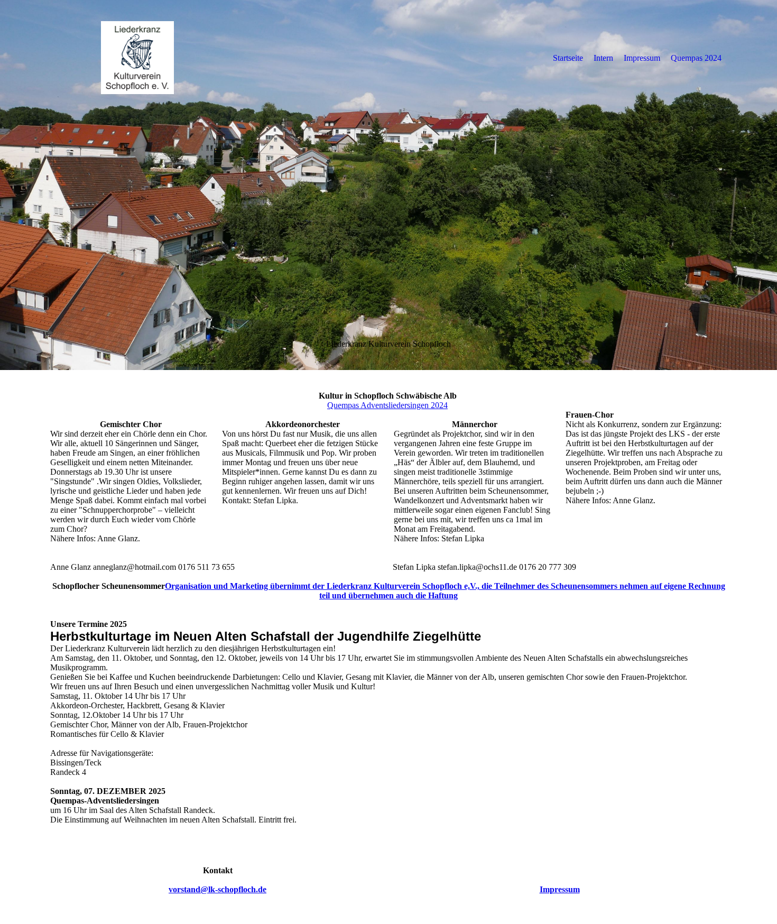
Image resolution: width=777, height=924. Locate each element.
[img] (137, 57)
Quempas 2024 (696, 57)
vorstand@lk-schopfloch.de (217, 889)
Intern (603, 57)
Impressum (642, 57)
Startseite (568, 57)
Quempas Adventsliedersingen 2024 (387, 405)
